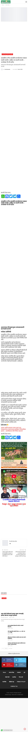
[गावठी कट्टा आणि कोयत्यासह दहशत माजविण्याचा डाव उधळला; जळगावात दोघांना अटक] (4, 644)
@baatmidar (16, 654)
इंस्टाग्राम (19, 504)
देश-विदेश (4, 681)
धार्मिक (8, 54)
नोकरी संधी (7, 677)
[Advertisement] (14, 37)
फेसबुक (4, 504)
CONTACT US (14, 686)
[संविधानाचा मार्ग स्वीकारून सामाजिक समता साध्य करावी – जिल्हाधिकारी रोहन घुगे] (4, 639)
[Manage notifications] (25, 729)
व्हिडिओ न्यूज (11, 681)
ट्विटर (9, 504)
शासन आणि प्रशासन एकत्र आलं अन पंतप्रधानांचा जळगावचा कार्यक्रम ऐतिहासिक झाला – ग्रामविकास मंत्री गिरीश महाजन (13, 429)
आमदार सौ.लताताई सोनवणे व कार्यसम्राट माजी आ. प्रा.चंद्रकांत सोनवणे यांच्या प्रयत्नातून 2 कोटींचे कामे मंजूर (20, 554)
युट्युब (14, 504)
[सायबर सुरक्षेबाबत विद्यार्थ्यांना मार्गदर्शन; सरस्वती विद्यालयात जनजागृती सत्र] (4, 627)
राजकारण (19, 672)
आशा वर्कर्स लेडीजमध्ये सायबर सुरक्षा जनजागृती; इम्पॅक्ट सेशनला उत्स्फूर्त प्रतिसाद (12, 614)
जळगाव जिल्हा (4, 54)
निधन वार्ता (21, 677)
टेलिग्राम (15, 505)
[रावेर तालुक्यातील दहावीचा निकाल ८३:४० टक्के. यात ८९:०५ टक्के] (4, 633)
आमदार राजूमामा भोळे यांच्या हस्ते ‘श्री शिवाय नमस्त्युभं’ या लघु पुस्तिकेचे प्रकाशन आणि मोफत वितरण (7, 554)
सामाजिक (11, 54)
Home (4, 672)
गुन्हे (24, 672)
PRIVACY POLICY (21, 681)
